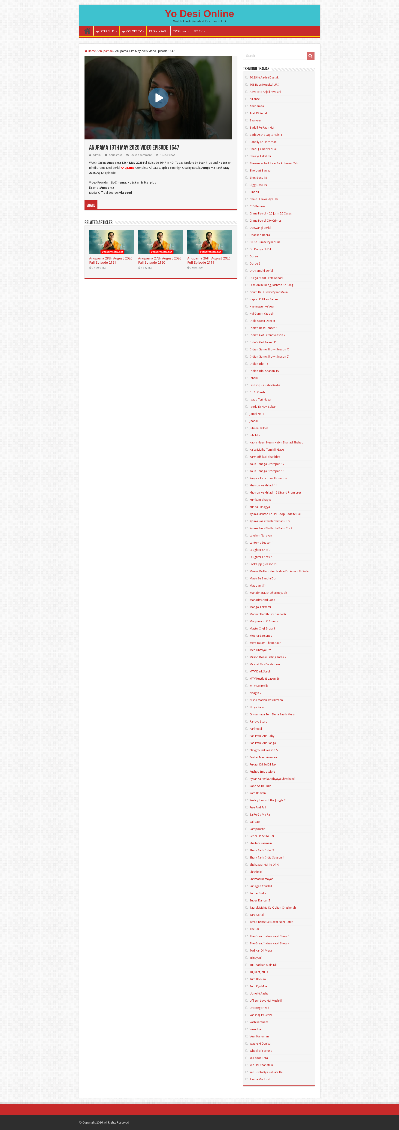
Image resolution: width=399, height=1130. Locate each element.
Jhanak (254, 421)
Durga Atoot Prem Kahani (266, 278)
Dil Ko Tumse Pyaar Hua (265, 242)
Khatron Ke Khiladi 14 (263, 485)
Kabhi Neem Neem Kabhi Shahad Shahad (276, 442)
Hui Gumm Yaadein (262, 313)
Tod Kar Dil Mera (261, 950)
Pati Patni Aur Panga (263, 743)
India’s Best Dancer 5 (263, 328)
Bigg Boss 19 (258, 185)
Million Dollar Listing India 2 (268, 657)
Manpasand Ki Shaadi (264, 621)
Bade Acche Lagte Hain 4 (266, 134)
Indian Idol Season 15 (264, 371)
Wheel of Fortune (261, 1050)
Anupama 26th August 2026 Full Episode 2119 (208, 260)
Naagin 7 (255, 693)
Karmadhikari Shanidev (265, 456)
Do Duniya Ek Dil (260, 249)
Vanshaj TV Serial (261, 1015)
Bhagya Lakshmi (260, 156)
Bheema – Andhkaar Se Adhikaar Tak (274, 163)
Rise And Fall (258, 807)
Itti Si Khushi (258, 392)
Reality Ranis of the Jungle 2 (268, 800)
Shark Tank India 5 (262, 850)
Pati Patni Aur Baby (262, 736)
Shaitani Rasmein (261, 843)
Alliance (255, 99)
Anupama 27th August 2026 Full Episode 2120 (159, 260)
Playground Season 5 (264, 750)
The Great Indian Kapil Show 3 (270, 936)
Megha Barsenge (261, 635)
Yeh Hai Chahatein (261, 1065)
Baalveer (255, 120)
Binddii (254, 192)
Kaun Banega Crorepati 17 (267, 464)
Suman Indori (259, 893)
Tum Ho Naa (258, 979)
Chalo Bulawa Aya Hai (264, 199)
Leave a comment (141, 155)
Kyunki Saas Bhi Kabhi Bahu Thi (270, 521)
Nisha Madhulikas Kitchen (266, 700)
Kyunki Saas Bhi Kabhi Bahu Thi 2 (271, 528)
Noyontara (257, 707)
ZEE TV (197, 31)
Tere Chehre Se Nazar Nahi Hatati (271, 922)
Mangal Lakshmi (260, 607)
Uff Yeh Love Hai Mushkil (266, 1000)
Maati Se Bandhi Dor (263, 578)
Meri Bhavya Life (260, 650)
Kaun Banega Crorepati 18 (267, 471)
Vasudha (255, 1029)
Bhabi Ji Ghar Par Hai (263, 149)
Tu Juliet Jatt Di (259, 972)
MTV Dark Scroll (260, 671)
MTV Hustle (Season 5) (264, 678)
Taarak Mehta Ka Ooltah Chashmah (273, 907)
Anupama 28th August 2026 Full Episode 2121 (110, 260)
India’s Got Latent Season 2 (267, 335)
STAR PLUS (107, 31)
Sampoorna (257, 829)
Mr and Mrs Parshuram (265, 664)
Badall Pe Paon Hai (262, 127)
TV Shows (179, 31)
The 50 (254, 929)
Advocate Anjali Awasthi (265, 91)
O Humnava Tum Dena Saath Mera (272, 714)
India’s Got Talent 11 (263, 342)
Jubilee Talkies (259, 428)
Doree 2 (255, 263)
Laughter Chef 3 (260, 549)
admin (97, 155)
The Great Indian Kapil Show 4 (270, 943)
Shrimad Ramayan (261, 879)
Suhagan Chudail (261, 886)
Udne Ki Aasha (259, 993)
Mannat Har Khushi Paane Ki (268, 614)
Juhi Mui (255, 435)
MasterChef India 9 (262, 628)
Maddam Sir (258, 585)
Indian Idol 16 (259, 363)
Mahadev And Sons (262, 600)
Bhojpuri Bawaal (260, 170)
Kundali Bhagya (260, 507)
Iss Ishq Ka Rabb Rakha (265, 385)
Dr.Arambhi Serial (261, 270)
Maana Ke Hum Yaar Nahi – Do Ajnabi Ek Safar (280, 571)
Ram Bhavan (258, 793)
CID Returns (257, 206)
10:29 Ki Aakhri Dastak (264, 77)
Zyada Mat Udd (260, 1079)
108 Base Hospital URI (264, 84)
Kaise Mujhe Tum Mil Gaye (267, 449)
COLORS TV (134, 31)
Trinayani (256, 957)
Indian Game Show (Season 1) (269, 349)
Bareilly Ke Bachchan (263, 142)
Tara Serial (257, 914)
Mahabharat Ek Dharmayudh (268, 592)
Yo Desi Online (199, 13)
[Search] (310, 56)
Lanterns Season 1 (262, 542)
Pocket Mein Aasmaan (264, 757)
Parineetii (256, 728)
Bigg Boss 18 (258, 177)
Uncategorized (259, 1007)
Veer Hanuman (259, 1036)
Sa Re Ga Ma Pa (260, 814)
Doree (254, 256)
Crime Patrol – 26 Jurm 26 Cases (271, 213)
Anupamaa (105, 51)
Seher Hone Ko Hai (262, 836)
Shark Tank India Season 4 (267, 857)
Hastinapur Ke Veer (262, 306)
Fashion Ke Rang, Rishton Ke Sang (271, 285)
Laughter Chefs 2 (261, 557)
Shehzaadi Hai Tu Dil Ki (264, 864)
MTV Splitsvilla (259, 685)
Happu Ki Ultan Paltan (264, 299)
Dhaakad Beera (260, 235)
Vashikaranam (259, 1022)
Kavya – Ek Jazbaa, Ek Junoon (268, 478)
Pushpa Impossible (262, 771)
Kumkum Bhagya (261, 499)
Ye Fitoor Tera (259, 1058)
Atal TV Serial (258, 113)
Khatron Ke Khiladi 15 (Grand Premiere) (275, 492)
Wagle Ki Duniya (260, 1043)
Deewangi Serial (260, 227)
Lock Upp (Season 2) (263, 564)
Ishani (254, 378)
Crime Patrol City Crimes (265, 220)
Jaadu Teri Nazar (261, 399)
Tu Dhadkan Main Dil (263, 965)
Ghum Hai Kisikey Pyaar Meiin (269, 292)
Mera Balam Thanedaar (265, 643)
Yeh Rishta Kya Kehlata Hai (266, 1072)
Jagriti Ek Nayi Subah (263, 406)
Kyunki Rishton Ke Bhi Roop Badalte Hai (275, 514)
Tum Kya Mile (258, 986)
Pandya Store (258, 721)
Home (87, 31)
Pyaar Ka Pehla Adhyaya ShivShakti (272, 778)
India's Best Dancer (262, 320)
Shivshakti (256, 872)
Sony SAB (159, 31)
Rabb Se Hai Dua (260, 786)
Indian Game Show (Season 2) (269, 356)
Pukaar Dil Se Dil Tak (263, 764)
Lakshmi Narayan (261, 535)
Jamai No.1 (257, 414)
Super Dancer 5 (260, 900)
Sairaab (255, 821)
